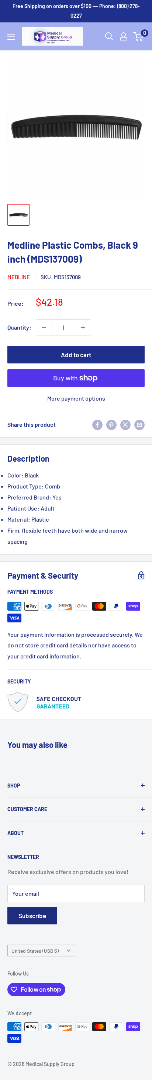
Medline (18, 277)
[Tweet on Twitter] (125, 424)
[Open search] (109, 36)
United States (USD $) (35, 951)
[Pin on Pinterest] (111, 424)
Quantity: (19, 327)
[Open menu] (11, 37)
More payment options (76, 398)
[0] (138, 36)
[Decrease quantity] (44, 327)
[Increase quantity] (83, 327)
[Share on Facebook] (97, 424)
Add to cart (76, 354)
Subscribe (32, 915)
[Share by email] (139, 424)
